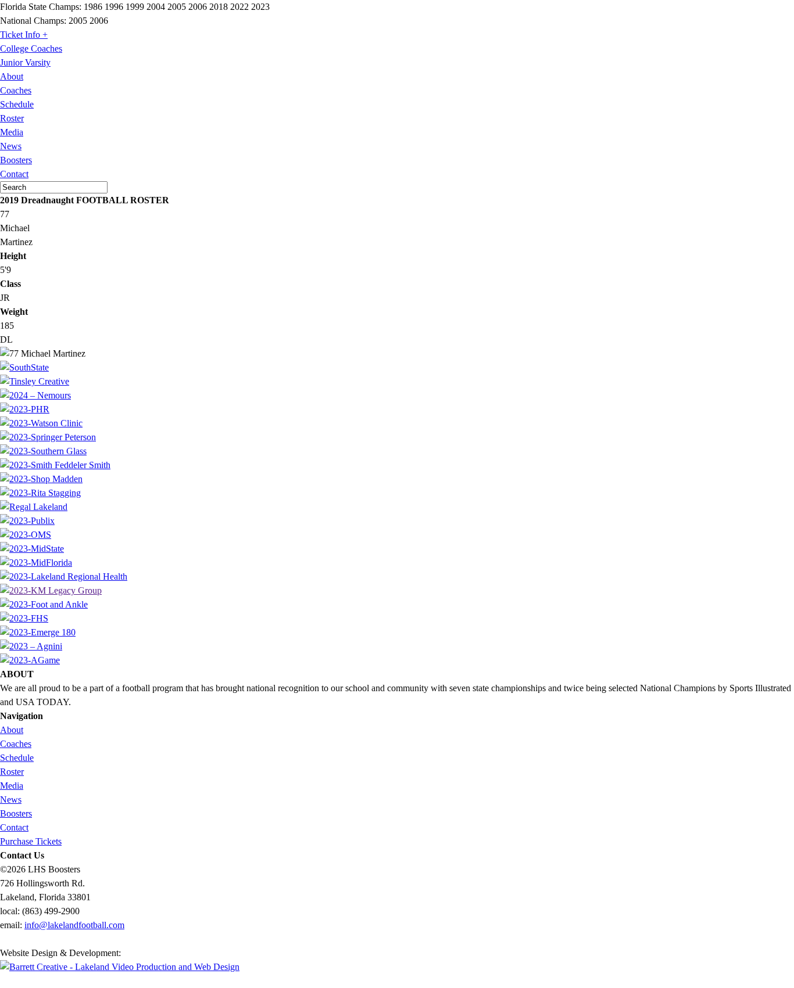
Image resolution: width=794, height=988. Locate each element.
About (11, 76)
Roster (12, 118)
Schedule (17, 104)
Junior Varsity (25, 62)
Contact (14, 174)
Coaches (15, 90)
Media (11, 132)
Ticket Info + (24, 34)
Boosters (16, 160)
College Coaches (31, 48)
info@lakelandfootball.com (74, 925)
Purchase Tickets (31, 841)
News (11, 146)
